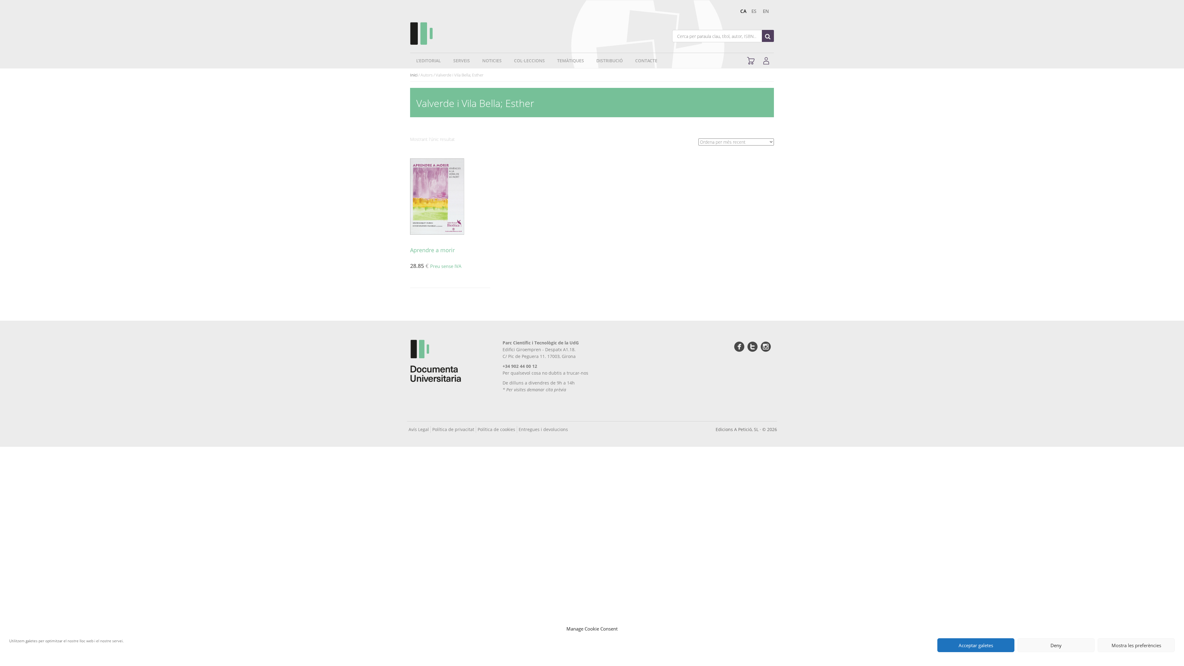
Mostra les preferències (1136, 645)
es (753, 11)
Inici (413, 75)
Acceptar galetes (976, 645)
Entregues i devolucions (543, 429)
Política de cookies (496, 429)
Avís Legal (419, 429)
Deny (1056, 645)
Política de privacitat (453, 429)
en (766, 11)
